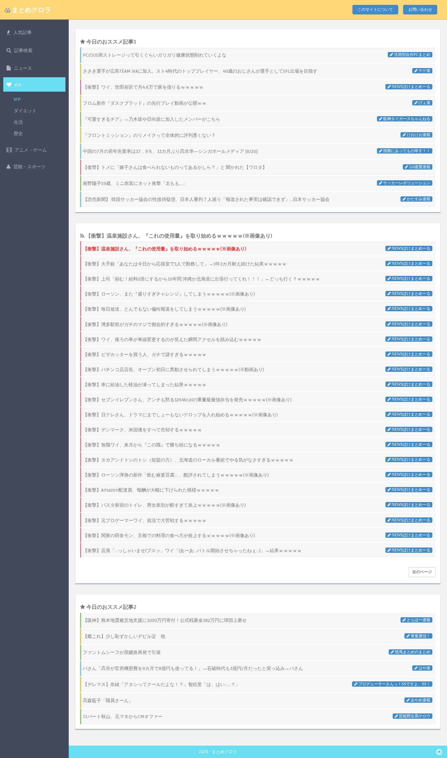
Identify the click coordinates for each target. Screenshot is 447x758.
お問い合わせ (420, 9)
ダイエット (25, 111)
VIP (17, 99)
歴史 (18, 133)
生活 (18, 122)
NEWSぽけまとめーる (410, 248)
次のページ (422, 571)
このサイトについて (375, 9)
